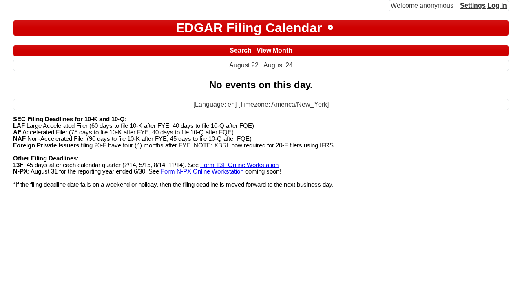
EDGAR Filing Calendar (249, 27)
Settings (473, 5)
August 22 (244, 65)
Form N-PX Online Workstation (202, 171)
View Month (274, 50)
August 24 (278, 65)
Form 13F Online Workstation (239, 165)
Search (241, 50)
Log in (497, 5)
